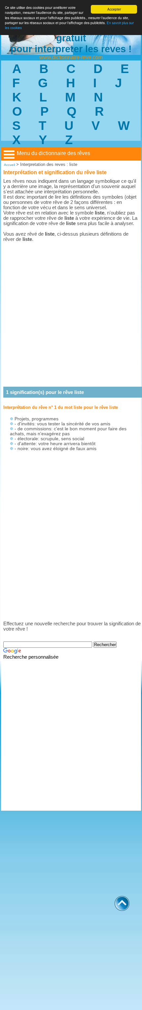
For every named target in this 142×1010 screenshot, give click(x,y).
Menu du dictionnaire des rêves (53, 153)
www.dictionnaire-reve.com (71, 57)
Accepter (114, 9)
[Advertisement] (71, 314)
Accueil (9, 165)
